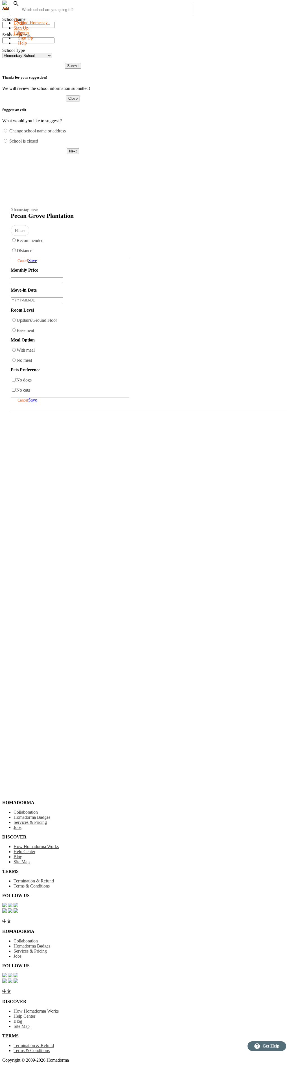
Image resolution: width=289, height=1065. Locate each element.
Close (73, 98)
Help (22, 43)
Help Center (24, 851)
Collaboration (26, 812)
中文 (6, 921)
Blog (18, 856)
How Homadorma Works (36, 846)
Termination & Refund (34, 880)
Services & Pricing (30, 822)
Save (32, 260)
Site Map (22, 861)
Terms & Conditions (32, 886)
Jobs (17, 827)
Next (73, 151)
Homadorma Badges (32, 817)
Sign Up (21, 28)
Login (19, 23)
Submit (73, 66)
